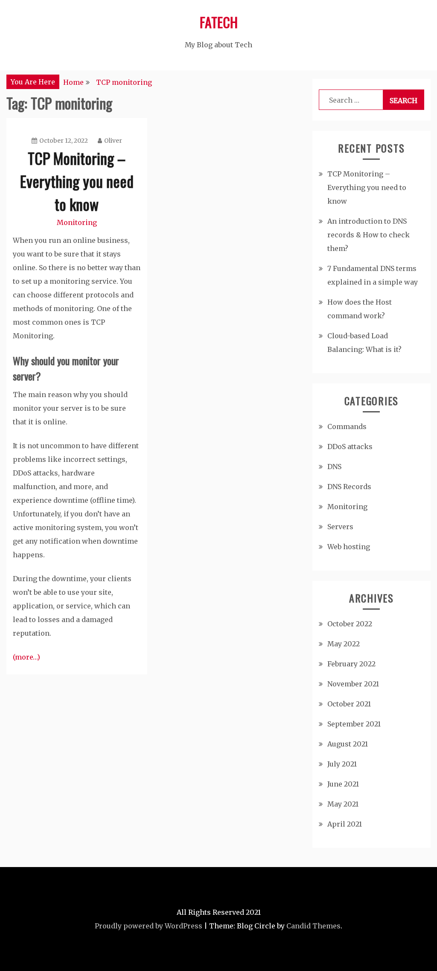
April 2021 (344, 824)
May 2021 (342, 804)
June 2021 (343, 784)
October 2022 (349, 623)
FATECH (219, 22)
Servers (340, 526)
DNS (334, 466)
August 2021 (347, 744)
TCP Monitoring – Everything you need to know (77, 181)
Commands (347, 426)
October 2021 (349, 704)
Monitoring (77, 222)
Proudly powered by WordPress (148, 926)
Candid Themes (313, 926)
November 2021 (353, 684)
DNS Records (349, 486)
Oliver (113, 140)
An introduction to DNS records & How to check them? (368, 235)
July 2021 (342, 764)
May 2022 (343, 644)
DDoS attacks (350, 446)
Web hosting (348, 546)
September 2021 (354, 724)
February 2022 (351, 664)
